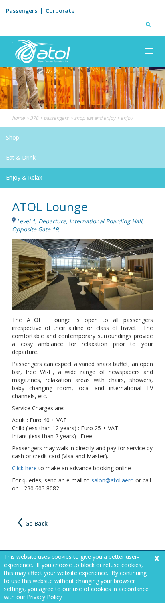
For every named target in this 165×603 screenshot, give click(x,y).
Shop (12, 137)
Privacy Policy (44, 597)
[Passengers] (149, 51)
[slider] (82, 88)
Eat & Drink (21, 157)
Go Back (36, 524)
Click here (24, 468)
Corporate (60, 11)
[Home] (41, 51)
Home (18, 118)
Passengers (21, 11)
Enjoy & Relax (24, 177)
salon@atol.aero (112, 480)
